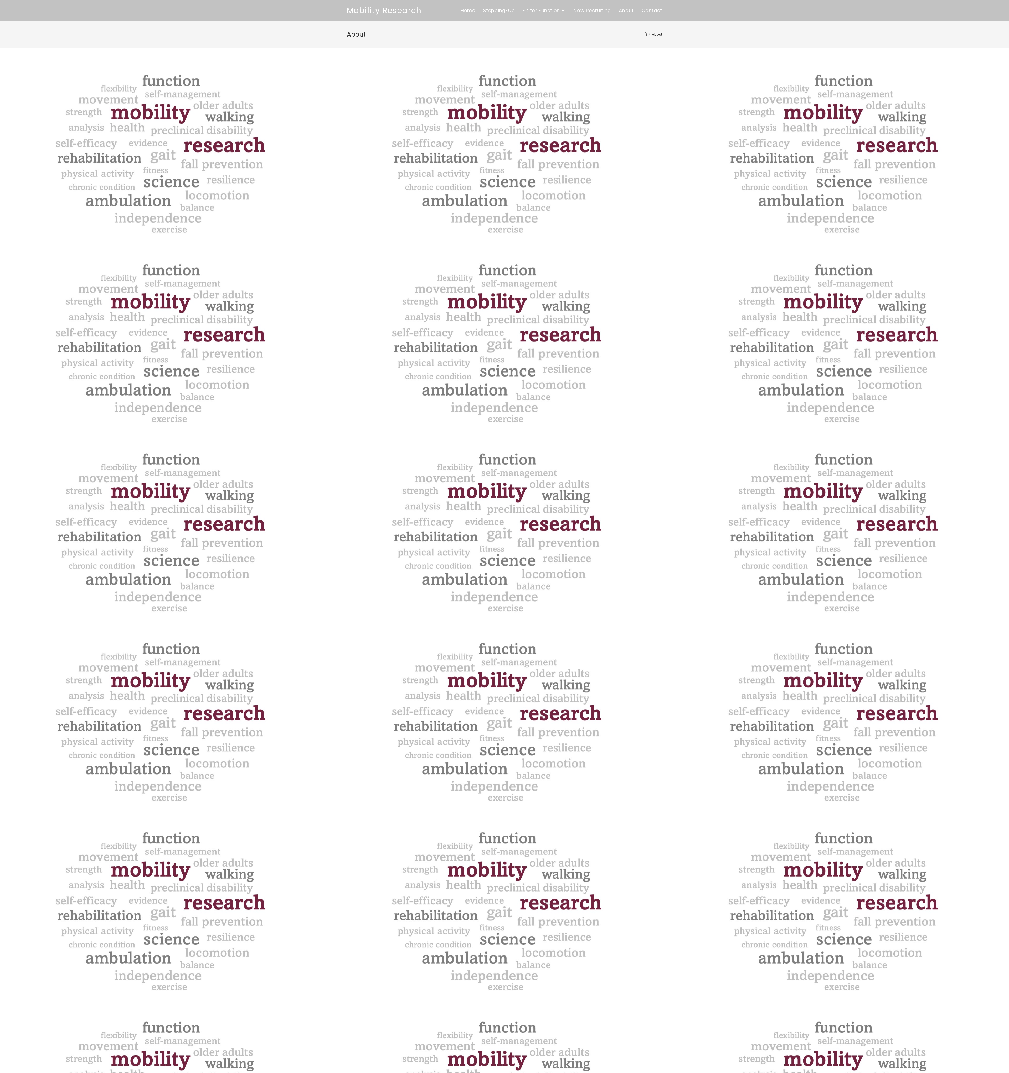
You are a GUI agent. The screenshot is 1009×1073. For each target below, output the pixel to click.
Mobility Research (384, 10)
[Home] (645, 34)
